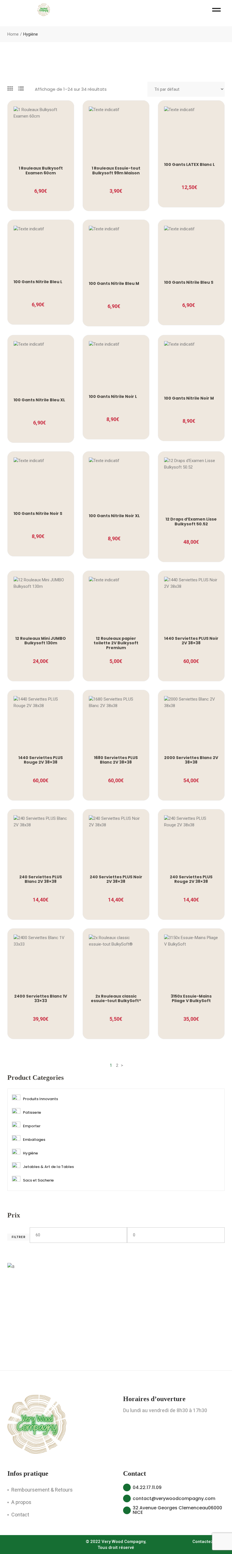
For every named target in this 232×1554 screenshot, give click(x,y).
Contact (20, 1515)
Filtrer (18, 1237)
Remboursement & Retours (42, 1490)
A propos (21, 1502)
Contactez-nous (208, 1541)
